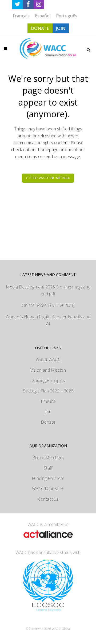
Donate (48, 422)
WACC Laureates (48, 489)
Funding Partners (48, 478)
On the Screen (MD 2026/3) (48, 305)
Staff (48, 468)
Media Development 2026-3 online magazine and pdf (48, 290)
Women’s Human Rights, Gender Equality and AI (48, 320)
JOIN (60, 28)
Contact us (48, 499)
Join (48, 412)
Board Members (48, 457)
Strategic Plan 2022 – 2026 (48, 391)
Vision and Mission (48, 370)
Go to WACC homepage (48, 178)
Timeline (48, 401)
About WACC (48, 360)
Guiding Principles (48, 380)
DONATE (40, 28)
